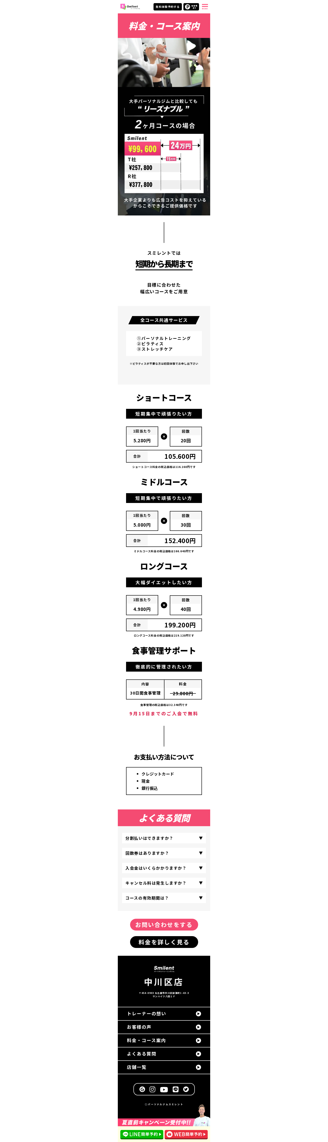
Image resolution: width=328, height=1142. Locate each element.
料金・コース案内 (146, 1040)
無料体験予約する (168, 6)
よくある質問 (141, 1053)
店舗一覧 (137, 1067)
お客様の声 (139, 1027)
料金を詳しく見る (164, 942)
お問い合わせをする (164, 924)
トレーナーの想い (146, 1013)
